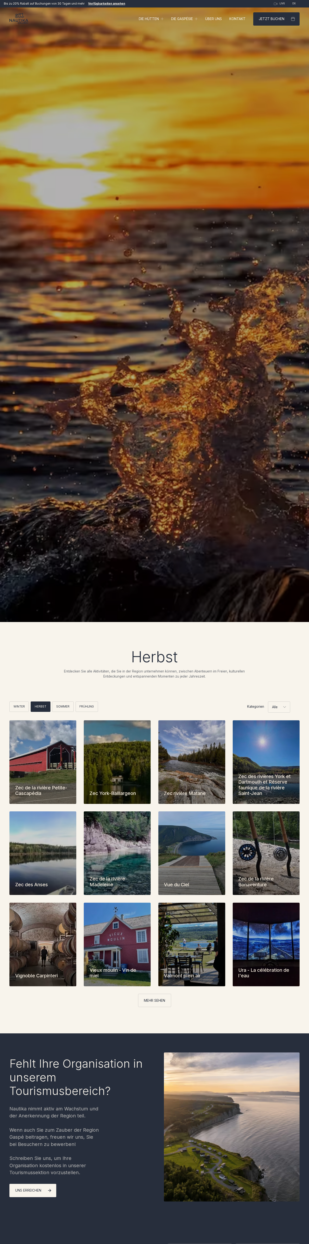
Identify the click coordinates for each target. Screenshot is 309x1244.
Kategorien (255, 706)
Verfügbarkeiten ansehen (106, 3)
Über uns (213, 19)
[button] (151, 18)
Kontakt (237, 19)
